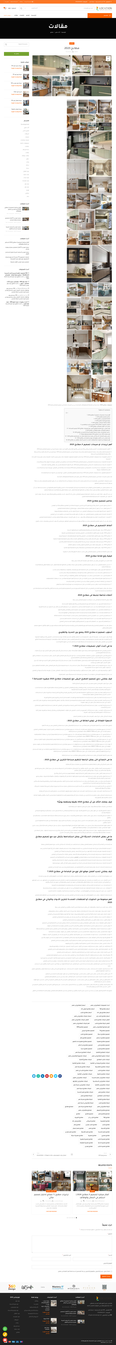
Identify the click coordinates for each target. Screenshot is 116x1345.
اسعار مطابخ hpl (105, 1009)
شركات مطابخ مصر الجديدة (85, 1092)
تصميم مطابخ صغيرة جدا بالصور (82, 1041)
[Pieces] (89, 1287)
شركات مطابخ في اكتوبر (80, 1077)
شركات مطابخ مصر (104, 1092)
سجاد (27, 168)
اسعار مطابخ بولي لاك (103, 1012)
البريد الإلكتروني (66, 1255)
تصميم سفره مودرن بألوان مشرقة (19, 262)
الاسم (110, 1255)
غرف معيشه (26, 181)
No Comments (10, 213)
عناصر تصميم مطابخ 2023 (103, 417)
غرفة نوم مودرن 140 (16, 83)
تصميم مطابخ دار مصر (103, 1038)
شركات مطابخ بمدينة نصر (82, 1067)
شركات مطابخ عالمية (103, 1074)
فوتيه (27, 190)
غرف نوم (27, 184)
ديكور (27, 159)
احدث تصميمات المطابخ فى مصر (100, 1005)
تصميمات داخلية (24, 143)
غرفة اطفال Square (16, 109)
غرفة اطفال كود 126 (16, 100)
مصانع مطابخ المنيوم (103, 1110)
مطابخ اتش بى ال (93, 1117)
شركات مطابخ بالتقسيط (102, 1067)
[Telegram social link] (34, 1076)
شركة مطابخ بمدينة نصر (85, 1099)
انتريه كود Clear (18, 92)
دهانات (27, 152)
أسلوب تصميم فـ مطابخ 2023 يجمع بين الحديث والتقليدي (96, 424)
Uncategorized (25, 124)
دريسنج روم (26, 149)
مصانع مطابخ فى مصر (85, 1110)
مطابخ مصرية (92, 1135)
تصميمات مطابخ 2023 (106, 405)
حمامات (27, 146)
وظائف (36, 1301)
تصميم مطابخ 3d (105, 1030)
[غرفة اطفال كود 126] (26, 103)
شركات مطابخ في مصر (103, 1088)
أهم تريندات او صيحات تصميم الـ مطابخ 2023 (99, 415)
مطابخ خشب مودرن (91, 1124)
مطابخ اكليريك (79, 1117)
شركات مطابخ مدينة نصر (84, 1088)
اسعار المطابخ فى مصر (78, 1005)
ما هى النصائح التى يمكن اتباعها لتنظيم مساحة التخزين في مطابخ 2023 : (92, 432)
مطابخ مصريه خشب (104, 1146)
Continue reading (92, 1211)
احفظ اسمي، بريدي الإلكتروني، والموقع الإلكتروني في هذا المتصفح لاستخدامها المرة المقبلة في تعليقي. (84, 1271)
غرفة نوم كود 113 (17, 74)
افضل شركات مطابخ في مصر (80, 1020)
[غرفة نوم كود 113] (26, 77)
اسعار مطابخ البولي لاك (88, 1009)
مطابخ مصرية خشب (104, 1139)
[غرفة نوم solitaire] (54, 1331)
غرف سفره (26, 174)
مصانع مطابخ (69, 1106)
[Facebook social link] (60, 1076)
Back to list (72, 1154)
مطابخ (51, 32)
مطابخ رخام (77, 1124)
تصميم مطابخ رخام (85, 1038)
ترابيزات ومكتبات (24, 140)
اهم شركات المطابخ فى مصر (81, 1023)
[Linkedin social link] (42, 1076)
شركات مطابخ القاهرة (78, 1063)
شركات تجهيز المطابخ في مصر (101, 1056)
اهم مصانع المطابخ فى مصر (101, 1027)
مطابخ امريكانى (90, 1121)
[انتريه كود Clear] (26, 94)
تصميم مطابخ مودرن (103, 1048)
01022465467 (78, 1)
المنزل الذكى (26, 131)
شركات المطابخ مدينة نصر (83, 1052)
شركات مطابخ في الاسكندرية (101, 1081)
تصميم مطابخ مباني (104, 1045)
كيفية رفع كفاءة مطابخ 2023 (103, 420)
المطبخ (76, 857)
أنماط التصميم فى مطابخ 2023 (102, 419)
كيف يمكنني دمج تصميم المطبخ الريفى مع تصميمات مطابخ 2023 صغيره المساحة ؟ (89, 428)
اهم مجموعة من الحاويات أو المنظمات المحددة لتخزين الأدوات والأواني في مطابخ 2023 (89, 440)
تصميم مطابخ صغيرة (103, 1041)
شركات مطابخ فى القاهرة (84, 1074)
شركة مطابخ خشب (104, 1103)
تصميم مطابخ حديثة (104, 1034)
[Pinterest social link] (47, 1076)
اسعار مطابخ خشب (86, 1012)
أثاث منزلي (57, 32)
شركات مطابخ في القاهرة (102, 1085)
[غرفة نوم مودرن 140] (26, 85)
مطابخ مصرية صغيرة (86, 1139)
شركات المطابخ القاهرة (103, 1052)
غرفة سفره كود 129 (16, 66)
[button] (105, 106)
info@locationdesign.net (95, 1315)
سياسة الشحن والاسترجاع (31, 1310)
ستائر (27, 165)
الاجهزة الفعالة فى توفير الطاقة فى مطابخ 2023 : (98, 430)
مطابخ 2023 (75, 445)
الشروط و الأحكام (33, 1316)
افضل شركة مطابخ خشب (102, 1023)
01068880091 (101, 1312)
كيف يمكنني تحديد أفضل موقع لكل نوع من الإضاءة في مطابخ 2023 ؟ (93, 438)
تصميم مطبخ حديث (86, 1048)
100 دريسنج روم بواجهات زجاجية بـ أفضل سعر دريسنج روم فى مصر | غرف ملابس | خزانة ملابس (17, 290)
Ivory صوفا (46, 1318)
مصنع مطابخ (89, 1114)
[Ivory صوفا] (54, 1321)
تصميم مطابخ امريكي (88, 1030)
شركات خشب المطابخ (103, 1059)
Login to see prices (16, 68)
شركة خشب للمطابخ (104, 1096)
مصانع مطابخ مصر (104, 1114)
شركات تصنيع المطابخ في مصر (77, 1056)
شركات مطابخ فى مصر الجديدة (101, 1077)
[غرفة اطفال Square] (26, 111)
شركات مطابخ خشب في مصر (84, 1070)
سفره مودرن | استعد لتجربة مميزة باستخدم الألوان (17, 253)
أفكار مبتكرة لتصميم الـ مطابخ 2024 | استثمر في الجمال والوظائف (13, 209)
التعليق (110, 1234)
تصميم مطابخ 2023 (82, 1027)
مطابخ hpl (106, 1117)
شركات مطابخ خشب (104, 1070)
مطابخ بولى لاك (76, 1121)
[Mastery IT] (58, 1287)
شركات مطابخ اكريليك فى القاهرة (100, 1063)
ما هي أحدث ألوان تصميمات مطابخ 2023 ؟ (100, 426)
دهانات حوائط (25, 155)
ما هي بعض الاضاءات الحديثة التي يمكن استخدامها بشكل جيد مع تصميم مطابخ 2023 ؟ (88, 436)
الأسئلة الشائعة (34, 1307)
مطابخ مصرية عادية (104, 1143)
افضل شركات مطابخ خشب (102, 1020)
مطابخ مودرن (89, 1146)
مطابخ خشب (106, 1124)
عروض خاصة (7, 15)
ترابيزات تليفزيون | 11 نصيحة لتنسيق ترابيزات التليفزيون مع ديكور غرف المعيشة (17, 258)
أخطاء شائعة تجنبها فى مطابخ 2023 (101, 422)
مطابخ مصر (92, 1128)
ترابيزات (27, 137)
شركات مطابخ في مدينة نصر (81, 1085)
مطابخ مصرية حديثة (77, 1135)
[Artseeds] (27, 1287)
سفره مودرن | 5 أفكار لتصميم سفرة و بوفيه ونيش (17, 248)
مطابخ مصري (106, 1135)
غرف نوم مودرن (14, 1307)
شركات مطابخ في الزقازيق (80, 1081)
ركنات (27, 162)
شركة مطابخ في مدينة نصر (85, 1103)
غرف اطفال (26, 171)
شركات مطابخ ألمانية (85, 1059)
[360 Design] (12, 1287)
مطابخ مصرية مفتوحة (86, 1143)
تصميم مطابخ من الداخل (85, 1045)
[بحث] (21, 8)
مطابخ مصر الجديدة (104, 1132)
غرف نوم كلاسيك (13, 1304)
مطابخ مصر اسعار (78, 1128)
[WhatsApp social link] (38, 1076)
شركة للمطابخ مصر (86, 1096)
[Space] (104, 1287)
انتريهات (27, 134)
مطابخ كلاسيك (105, 1128)
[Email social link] (51, 1076)
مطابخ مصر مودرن (70, 1132)
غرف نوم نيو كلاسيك (13, 1310)
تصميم (102, 501)
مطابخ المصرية (105, 1121)
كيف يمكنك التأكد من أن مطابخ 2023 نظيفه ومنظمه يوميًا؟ (95, 434)
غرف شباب (26, 177)
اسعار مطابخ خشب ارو (103, 1016)
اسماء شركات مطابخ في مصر (82, 1016)
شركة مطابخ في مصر (103, 1106)
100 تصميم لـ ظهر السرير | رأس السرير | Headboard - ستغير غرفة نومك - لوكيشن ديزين (17, 275)
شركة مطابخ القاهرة (104, 1099)
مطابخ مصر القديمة (87, 1132)
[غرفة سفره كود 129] (26, 68)
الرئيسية (64, 32)
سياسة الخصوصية (33, 1313)
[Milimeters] (73, 1287)
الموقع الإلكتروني (107, 1263)
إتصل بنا (16, 53)
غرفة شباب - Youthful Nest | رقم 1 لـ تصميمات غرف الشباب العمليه (45, 1305)
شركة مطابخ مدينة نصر (85, 1106)
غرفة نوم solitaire (46, 1328)
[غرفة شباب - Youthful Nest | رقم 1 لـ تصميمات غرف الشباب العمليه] (54, 1307)
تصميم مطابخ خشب (86, 1034)
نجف (28, 196)
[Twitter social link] (55, 1076)
